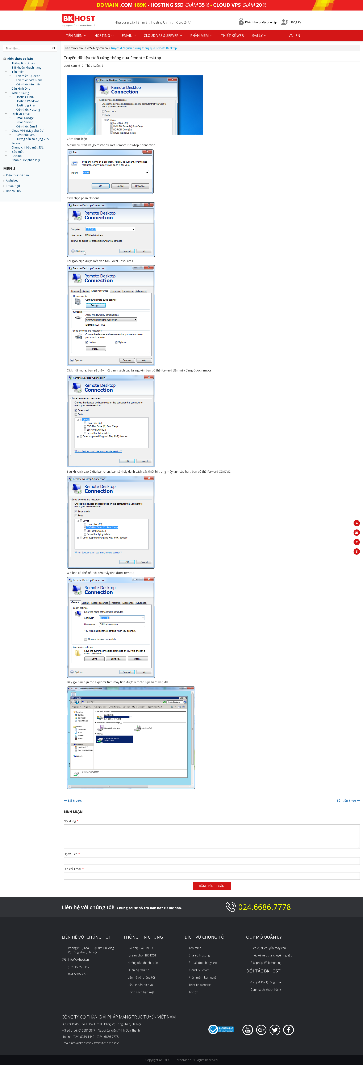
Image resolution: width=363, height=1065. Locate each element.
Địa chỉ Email (74, 869)
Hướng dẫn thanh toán (143, 963)
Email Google (25, 118)
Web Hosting (20, 93)
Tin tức (193, 992)
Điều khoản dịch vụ (140, 985)
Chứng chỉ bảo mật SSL (27, 147)
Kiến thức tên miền (28, 84)
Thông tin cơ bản (23, 63)
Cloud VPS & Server (161, 35)
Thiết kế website (200, 985)
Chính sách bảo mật (141, 992)
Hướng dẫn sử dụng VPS (32, 139)
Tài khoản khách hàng (26, 67)
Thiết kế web (232, 35)
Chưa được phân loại (26, 160)
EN (298, 35)
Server (16, 143)
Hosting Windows (27, 101)
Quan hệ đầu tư (138, 970)
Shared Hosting (199, 955)
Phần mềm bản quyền (203, 977)
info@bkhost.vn (78, 960)
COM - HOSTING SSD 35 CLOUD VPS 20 (181, 4)
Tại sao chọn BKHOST (142, 955)
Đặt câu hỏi (13, 191)
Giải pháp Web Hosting (265, 963)
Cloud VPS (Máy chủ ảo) (28, 131)
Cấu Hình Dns (21, 88)
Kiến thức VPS (25, 135)
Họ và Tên (72, 854)
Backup (17, 156)
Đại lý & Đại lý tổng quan (266, 982)
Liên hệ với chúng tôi (141, 977)
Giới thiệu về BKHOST (142, 948)
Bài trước (74, 800)
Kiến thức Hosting (28, 109)
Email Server (24, 122)
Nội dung (71, 821)
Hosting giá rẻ (25, 105)
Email (127, 35)
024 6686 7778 (78, 974)
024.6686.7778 (264, 907)
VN (291, 35)
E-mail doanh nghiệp (203, 963)
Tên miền (18, 72)
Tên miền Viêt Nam (29, 80)
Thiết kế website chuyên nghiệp (271, 955)
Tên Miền (74, 35)
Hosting (103, 35)
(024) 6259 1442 (78, 967)
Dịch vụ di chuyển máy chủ (268, 948)
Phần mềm (200, 35)
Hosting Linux (25, 97)
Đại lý (257, 35)
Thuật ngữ (13, 186)
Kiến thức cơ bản (17, 175)
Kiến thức (70, 48)
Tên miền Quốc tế (28, 76)
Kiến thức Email (26, 126)
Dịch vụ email (21, 114)
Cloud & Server (199, 970)
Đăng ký (295, 22)
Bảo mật (18, 152)
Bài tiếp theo (347, 800)
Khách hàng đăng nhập (261, 22)
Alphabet (12, 180)
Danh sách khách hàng (265, 990)
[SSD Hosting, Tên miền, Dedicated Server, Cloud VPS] (78, 20)
